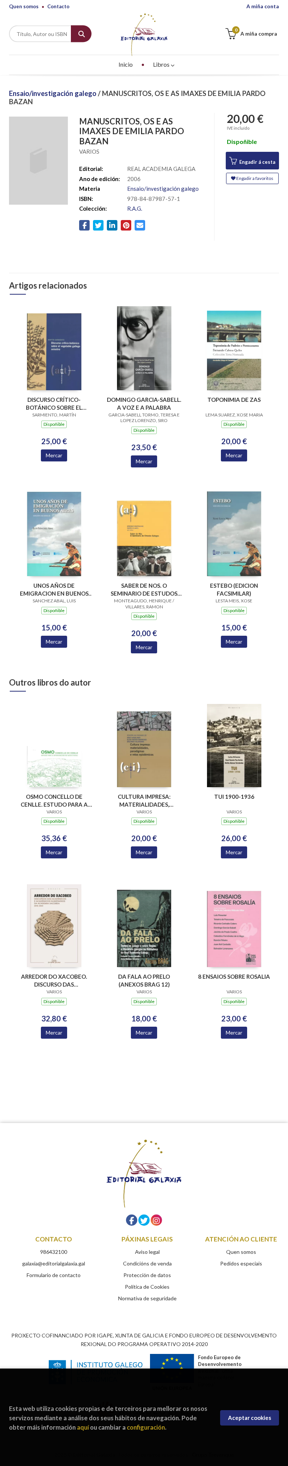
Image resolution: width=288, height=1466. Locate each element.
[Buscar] (81, 33)
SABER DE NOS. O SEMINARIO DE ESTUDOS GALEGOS (144, 589)
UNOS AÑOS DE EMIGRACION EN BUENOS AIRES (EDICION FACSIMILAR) (54, 589)
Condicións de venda (147, 1263)
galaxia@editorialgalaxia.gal (53, 1263)
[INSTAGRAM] (156, 1220)
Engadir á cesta (256, 162)
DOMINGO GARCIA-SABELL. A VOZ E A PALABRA (144, 403)
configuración (146, 1427)
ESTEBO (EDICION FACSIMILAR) (234, 589)
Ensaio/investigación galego (53, 93)
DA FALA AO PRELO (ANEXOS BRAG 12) (144, 980)
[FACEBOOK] (131, 1220)
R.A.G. (134, 208)
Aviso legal (147, 1252)
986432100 (53, 1252)
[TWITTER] (144, 1220)
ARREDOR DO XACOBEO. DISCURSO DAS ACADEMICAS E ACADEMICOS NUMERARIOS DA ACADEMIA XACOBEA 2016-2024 (54, 980)
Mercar (54, 455)
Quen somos (24, 6)
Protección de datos (147, 1275)
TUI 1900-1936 (234, 796)
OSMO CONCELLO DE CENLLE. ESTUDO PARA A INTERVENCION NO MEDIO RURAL (54, 800)
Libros (162, 64)
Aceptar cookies (249, 1417)
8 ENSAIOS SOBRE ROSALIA (234, 976)
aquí (83, 1427)
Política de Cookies (147, 1286)
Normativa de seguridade (147, 1298)
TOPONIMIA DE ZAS (234, 399)
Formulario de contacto (54, 1275)
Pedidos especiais (241, 1263)
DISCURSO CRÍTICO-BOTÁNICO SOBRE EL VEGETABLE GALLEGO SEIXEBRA (54, 403)
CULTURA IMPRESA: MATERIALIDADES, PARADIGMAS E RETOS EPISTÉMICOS (144, 800)
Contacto (58, 6)
